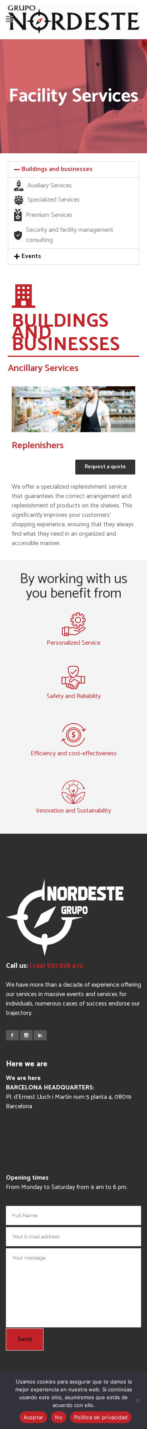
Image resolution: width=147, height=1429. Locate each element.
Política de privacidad (101, 1417)
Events (31, 256)
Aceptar (34, 1417)
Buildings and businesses (57, 169)
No (58, 1417)
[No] (137, 1400)
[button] (73, 169)
